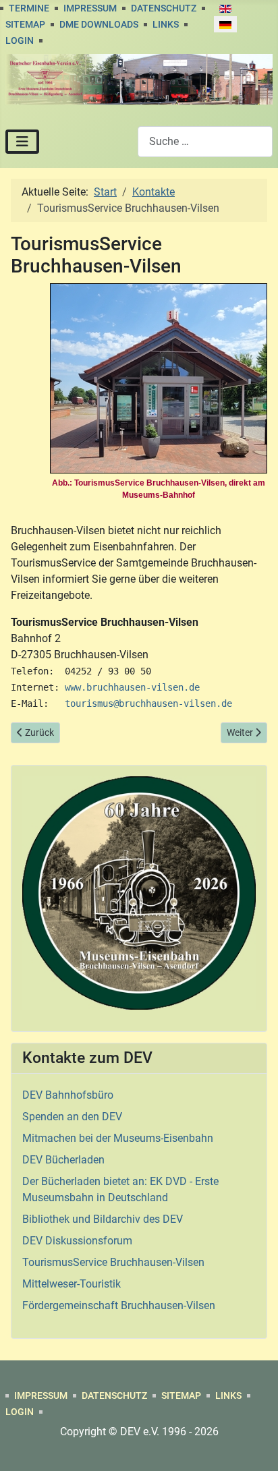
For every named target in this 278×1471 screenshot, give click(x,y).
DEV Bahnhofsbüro (67, 1095)
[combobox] (205, 141)
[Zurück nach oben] (254, 1446)
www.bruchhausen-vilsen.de (132, 687)
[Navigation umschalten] (22, 141)
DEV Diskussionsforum (77, 1240)
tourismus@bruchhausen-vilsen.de (148, 703)
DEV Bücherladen (63, 1159)
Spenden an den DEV (72, 1116)
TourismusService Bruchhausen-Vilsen (113, 1262)
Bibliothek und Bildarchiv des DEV (102, 1219)
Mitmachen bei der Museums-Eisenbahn (117, 1138)
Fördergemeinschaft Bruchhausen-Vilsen (118, 1305)
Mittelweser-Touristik (71, 1283)
